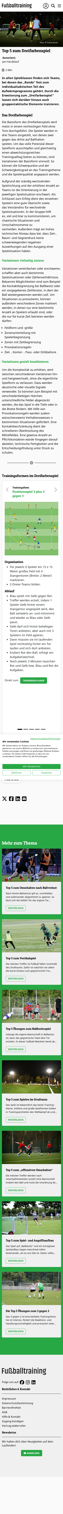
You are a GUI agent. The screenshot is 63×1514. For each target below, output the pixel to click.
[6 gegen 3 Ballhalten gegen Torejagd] (25, 729)
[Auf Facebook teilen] (11, 798)
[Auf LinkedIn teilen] (18, 798)
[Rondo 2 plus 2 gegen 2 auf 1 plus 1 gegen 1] (43, 729)
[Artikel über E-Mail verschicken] (24, 798)
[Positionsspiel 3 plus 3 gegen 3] (19, 729)
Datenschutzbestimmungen (45, 738)
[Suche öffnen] (53, 6)
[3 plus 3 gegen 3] (37, 729)
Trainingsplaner (33, 680)
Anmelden (32, 1453)
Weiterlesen (15, 908)
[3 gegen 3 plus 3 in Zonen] (31, 729)
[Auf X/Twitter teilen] (4, 798)
